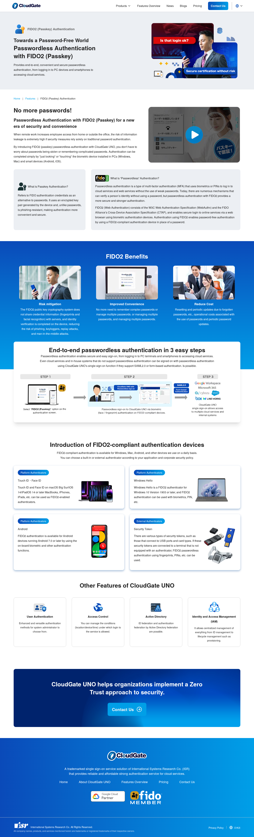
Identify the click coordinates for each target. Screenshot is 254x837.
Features (30, 98)
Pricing (197, 6)
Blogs (183, 6)
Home (17, 98)
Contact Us (123, 709)
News (170, 6)
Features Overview (148, 6)
